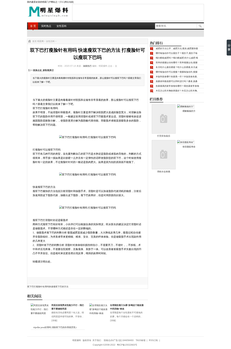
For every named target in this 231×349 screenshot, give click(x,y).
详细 (54, 320)
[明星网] (39, 12)
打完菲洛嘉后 (163, 136)
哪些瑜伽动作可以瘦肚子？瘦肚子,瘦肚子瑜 (176, 53)
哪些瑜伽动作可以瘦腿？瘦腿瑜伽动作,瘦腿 (176, 72)
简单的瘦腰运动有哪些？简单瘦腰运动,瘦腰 (176, 62)
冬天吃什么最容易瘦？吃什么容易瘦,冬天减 (176, 67)
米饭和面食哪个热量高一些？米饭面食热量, (176, 76)
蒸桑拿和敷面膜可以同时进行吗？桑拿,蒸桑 (176, 81)
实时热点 (46, 26)
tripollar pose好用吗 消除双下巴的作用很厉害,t (55, 327)
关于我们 (96, 340)
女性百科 (61, 26)
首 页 (33, 26)
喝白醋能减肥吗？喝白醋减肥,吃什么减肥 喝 (177, 58)
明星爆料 (76, 340)
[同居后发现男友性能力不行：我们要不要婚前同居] (40, 313)
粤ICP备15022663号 (127, 345)
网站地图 (69, 2)
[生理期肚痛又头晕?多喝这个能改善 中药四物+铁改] (98, 313)
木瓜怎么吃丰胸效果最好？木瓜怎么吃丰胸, (176, 90)
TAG (62, 2)
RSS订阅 (153, 340)
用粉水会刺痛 (163, 171)
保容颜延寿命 (188, 146)
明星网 (40, 41)
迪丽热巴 (87, 66)
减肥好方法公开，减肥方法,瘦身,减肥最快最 (177, 48)
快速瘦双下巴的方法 (58, 286)
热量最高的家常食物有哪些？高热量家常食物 (177, 86)
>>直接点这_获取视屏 (40, 70)
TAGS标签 (141, 340)
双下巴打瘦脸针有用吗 (38, 286)
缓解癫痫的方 (188, 111)
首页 (34, 41)
